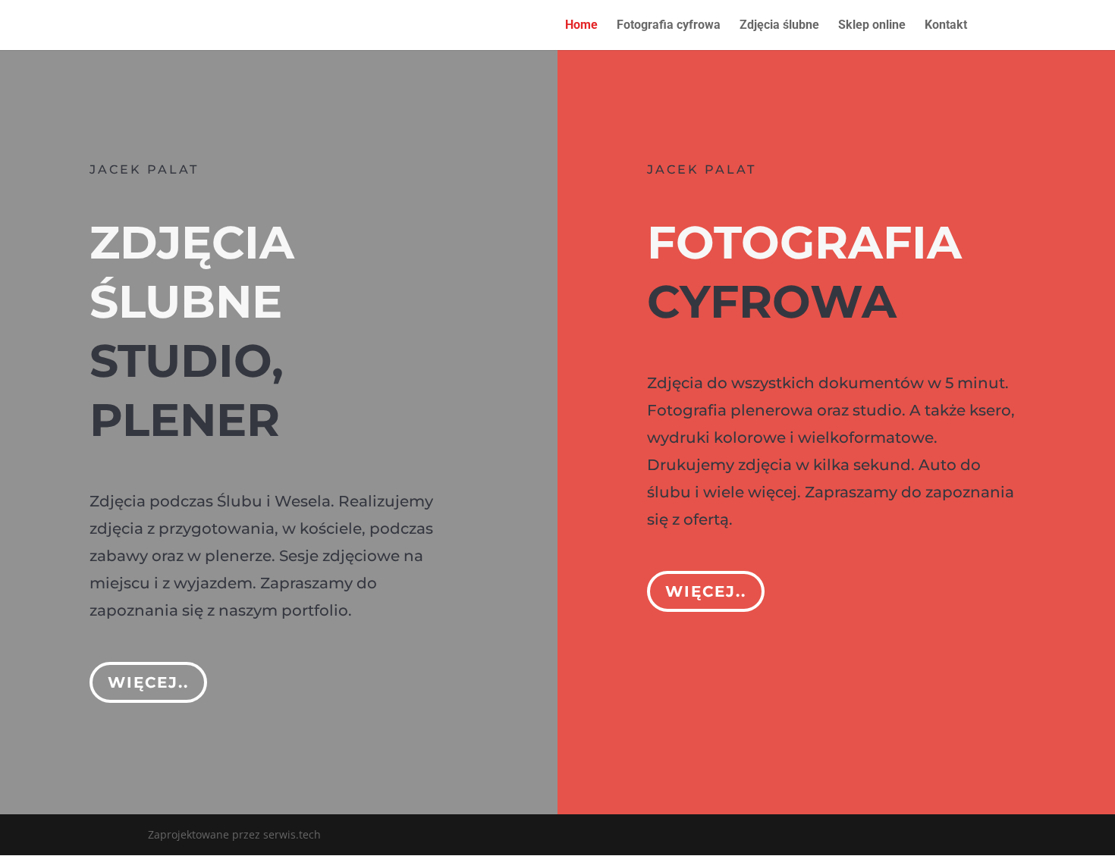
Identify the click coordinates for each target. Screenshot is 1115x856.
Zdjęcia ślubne (779, 26)
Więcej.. (148, 682)
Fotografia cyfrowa (669, 26)
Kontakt (946, 26)
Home (581, 26)
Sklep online (872, 26)
